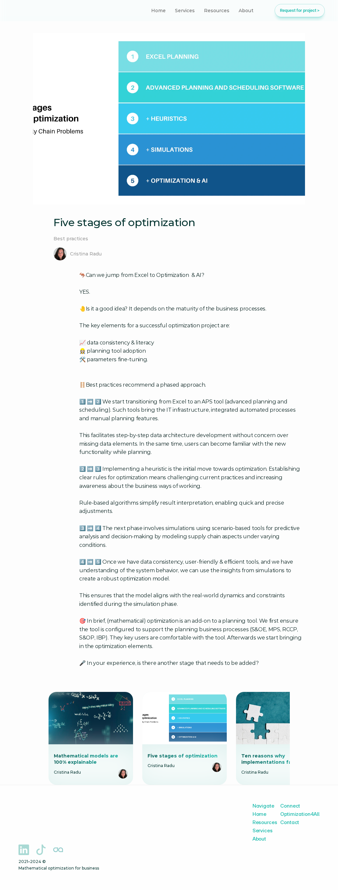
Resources (265, 822)
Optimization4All (300, 814)
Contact (289, 822)
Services (263, 830)
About (259, 839)
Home (259, 814)
